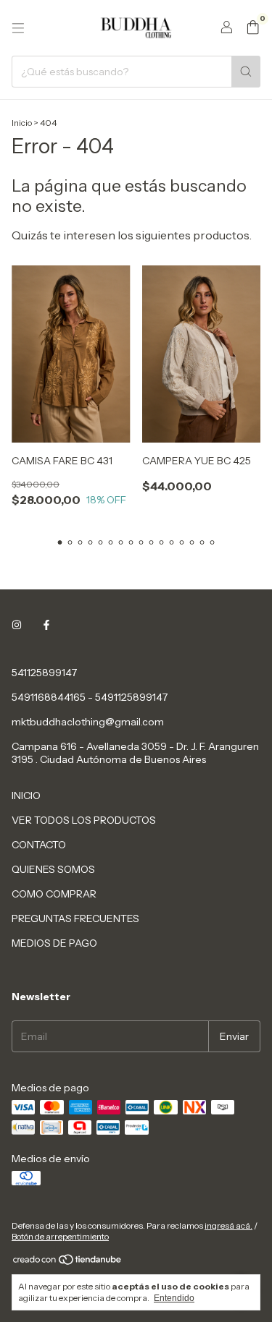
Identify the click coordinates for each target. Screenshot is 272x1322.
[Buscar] (245, 72)
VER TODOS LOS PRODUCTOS (84, 820)
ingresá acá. (228, 1225)
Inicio (22, 122)
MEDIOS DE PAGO (54, 943)
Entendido (174, 1298)
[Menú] (18, 28)
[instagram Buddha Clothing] (17, 624)
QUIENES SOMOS (53, 869)
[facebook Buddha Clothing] (46, 624)
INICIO (26, 795)
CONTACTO (39, 844)
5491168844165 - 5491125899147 (90, 697)
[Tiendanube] (68, 1263)
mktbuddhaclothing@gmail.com (88, 721)
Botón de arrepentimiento (60, 1236)
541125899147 (44, 672)
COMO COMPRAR (54, 893)
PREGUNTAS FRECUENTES (75, 918)
